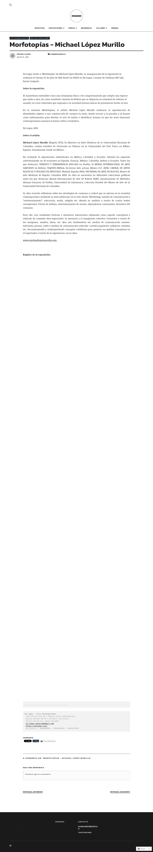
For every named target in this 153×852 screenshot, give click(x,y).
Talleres (100, 28)
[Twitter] (66, 827)
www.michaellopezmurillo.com (40, 240)
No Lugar (26, 54)
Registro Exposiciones (39, 38)
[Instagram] (57, 827)
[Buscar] (10, 4)
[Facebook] (61, 827)
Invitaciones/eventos (19, 38)
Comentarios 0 (58, 54)
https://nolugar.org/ (36, 726)
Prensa (114, 28)
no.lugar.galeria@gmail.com (40, 724)
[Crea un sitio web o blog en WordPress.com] (10, 845)
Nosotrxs (40, 28)
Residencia (86, 28)
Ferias (71, 28)
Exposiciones (55, 28)
